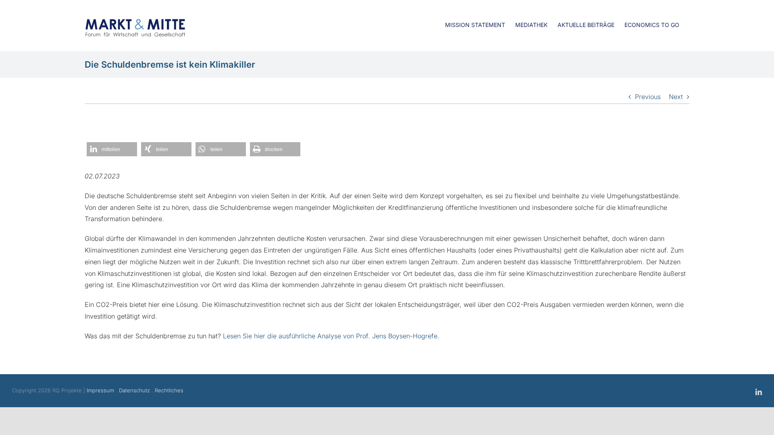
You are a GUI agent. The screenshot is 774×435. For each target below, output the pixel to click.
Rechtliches (169, 390)
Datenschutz (134, 390)
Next (676, 97)
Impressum (100, 390)
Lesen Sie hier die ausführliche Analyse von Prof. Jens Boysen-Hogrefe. (331, 336)
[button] (112, 149)
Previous (648, 97)
